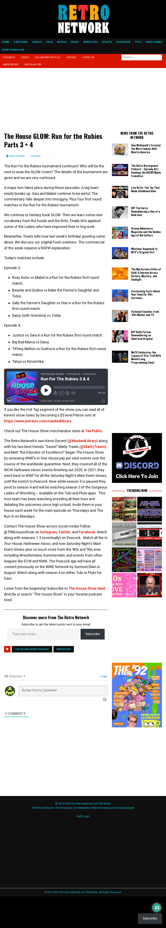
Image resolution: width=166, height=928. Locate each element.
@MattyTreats (93, 447)
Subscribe (92, 634)
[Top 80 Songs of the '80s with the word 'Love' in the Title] (124, 585)
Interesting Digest (124, 807)
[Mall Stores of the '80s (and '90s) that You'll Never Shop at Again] (124, 509)
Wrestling (90, 42)
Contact (71, 57)
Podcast (35, 155)
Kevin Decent (16, 155)
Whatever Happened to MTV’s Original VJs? (144, 250)
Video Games (154, 42)
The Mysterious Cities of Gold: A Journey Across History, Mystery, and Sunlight (146, 274)
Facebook (86, 532)
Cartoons (21, 42)
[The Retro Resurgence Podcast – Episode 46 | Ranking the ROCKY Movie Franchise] (120, 170)
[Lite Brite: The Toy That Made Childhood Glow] (120, 192)
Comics (37, 42)
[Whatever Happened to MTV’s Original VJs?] (120, 253)
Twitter (64, 532)
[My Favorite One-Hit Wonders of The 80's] (149, 534)
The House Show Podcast (32, 649)
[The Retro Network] (83, 36)
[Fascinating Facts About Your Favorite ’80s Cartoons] (120, 295)
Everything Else (13, 49)
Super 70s (88, 57)
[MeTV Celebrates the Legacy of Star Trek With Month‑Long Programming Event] (120, 357)
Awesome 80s (10, 64)
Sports (107, 42)
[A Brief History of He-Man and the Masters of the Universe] (149, 509)
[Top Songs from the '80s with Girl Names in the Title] (124, 559)
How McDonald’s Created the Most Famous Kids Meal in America (146, 148)
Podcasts (9, 57)
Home (5, 42)
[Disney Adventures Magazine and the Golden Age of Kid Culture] (120, 233)
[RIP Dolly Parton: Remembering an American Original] (120, 336)
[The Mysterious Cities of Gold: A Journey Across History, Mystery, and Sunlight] (120, 273)
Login (103, 676)
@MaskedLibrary (83, 441)
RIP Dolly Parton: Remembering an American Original (142, 335)
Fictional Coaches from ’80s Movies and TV (145, 313)
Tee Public (93, 431)
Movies (62, 42)
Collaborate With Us (47, 57)
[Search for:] (141, 57)
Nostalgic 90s (32, 64)
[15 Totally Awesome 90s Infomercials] (124, 534)
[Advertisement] (56, 102)
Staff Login (83, 816)
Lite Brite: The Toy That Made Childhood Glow (145, 189)
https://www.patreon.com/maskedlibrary (37, 421)
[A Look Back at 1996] (149, 559)
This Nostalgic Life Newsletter (72, 807)
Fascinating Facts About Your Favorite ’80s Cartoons (145, 294)
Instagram (48, 532)
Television (123, 42)
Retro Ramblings (102, 807)
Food (49, 42)
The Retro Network (43, 807)
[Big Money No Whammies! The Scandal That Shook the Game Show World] (149, 585)
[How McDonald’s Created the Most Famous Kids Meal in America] (120, 150)
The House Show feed (86, 588)
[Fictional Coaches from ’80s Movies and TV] (120, 316)
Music (75, 42)
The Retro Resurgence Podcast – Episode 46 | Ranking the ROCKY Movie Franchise (146, 171)
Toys (138, 42)
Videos (25, 57)
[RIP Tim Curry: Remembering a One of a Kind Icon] (120, 212)
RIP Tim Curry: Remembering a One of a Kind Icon (145, 211)
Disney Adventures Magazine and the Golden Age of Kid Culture (146, 231)
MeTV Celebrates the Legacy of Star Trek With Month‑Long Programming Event (146, 357)
